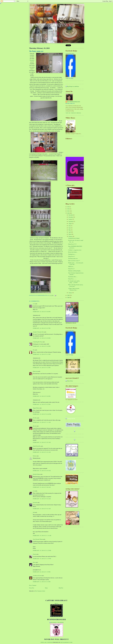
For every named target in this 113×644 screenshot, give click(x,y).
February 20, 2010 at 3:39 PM (41, 572)
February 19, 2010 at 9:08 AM (42, 487)
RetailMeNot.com (66, 642)
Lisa (34, 303)
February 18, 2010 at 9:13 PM (41, 354)
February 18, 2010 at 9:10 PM (41, 346)
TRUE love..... (71, 266)
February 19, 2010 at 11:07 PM (42, 558)
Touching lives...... (72, 254)
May (70, 230)
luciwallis (35, 502)
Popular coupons (46, 642)
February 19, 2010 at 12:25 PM (42, 550)
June (70, 228)
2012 (68, 209)
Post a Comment (32, 585)
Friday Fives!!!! (71, 256)
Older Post (61, 588)
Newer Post (31, 588)
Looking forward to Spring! (73, 238)
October (70, 219)
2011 (68, 211)
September (71, 221)
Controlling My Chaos (37, 342)
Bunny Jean (35, 371)
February (71, 236)
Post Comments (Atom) (40, 591)
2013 (68, 206)
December (71, 215)
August (70, 223)
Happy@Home (36, 408)
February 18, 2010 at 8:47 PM (41, 328)
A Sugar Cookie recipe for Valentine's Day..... (73, 289)
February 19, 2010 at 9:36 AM (42, 498)
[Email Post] (55, 295)
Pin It (56, 603)
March (70, 234)
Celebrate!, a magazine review (74, 250)
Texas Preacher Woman (38, 539)
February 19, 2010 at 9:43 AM (42, 508)
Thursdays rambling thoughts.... (74, 270)
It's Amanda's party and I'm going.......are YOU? (74, 281)
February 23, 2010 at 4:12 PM (41, 581)
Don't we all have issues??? (74, 260)
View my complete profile (73, 113)
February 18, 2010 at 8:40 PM (41, 311)
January (70, 292)
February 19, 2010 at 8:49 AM (42, 470)
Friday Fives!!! (71, 268)
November (71, 217)
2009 (68, 295)
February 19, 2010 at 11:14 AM (42, 535)
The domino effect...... (73, 276)
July (70, 225)
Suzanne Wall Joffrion (70, 53)
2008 (68, 297)
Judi (34, 512)
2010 (68, 213)
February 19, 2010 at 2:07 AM (42, 442)
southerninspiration (73, 101)
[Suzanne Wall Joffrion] (71, 76)
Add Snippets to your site (71, 323)
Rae (34, 350)
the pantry (32, 60)
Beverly (34, 426)
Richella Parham (36, 474)
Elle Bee (35, 418)
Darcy (34, 562)
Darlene (34, 456)
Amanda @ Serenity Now (38, 332)
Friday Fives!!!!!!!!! (72, 244)
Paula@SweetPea (37, 446)
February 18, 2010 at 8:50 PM (41, 338)
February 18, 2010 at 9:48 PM (41, 396)
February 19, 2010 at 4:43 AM (42, 452)
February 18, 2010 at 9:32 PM (41, 367)
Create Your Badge (69, 78)
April (70, 232)
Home (46, 588)
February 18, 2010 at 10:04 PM (42, 414)
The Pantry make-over (36, 51)
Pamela (34, 554)
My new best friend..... (73, 252)
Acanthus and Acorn (37, 575)
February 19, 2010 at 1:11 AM (42, 422)
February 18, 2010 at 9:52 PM (41, 404)
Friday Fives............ (72, 279)
